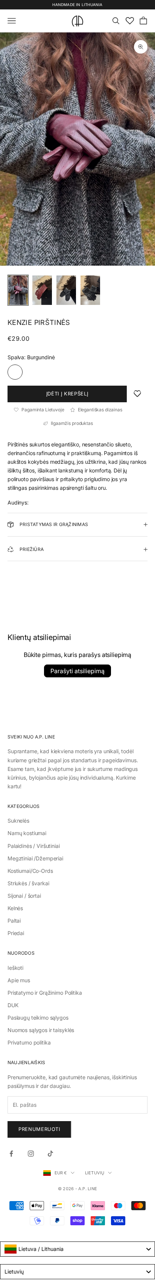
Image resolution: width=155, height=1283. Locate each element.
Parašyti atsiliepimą (77, 671)
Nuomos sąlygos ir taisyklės (41, 1030)
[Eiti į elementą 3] (66, 290)
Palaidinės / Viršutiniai (34, 846)
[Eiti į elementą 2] (42, 290)
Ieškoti (15, 968)
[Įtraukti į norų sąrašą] (137, 393)
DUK (13, 1005)
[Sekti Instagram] (31, 1153)
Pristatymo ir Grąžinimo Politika (45, 992)
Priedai (16, 933)
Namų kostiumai (27, 833)
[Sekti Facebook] (11, 1153)
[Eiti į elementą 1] (18, 290)
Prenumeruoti (39, 1129)
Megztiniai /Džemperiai (35, 858)
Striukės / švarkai (28, 883)
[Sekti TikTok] (50, 1153)
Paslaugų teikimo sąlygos (38, 1017)
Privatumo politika (29, 1042)
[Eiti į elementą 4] (90, 290)
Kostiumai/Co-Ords (30, 871)
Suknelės (18, 820)
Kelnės (15, 908)
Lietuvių (95, 1172)
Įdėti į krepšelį (67, 394)
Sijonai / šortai (24, 895)
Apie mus (19, 980)
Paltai (14, 920)
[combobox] (77, 1249)
